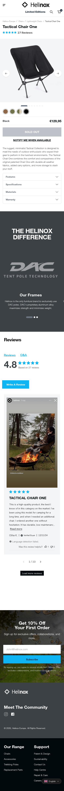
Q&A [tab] (23, 355)
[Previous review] (23, 561)
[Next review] (40, 561)
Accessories (10, 759)
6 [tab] (40, 106)
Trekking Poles (11, 764)
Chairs (21, 21)
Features (10, 176)
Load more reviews (32, 573)
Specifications (14, 184)
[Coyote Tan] (5, 111)
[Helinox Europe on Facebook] (13, 713)
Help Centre (40, 769)
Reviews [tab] (10, 355)
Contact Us (39, 764)
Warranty (10, 199)
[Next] (58, 73)
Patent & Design (42, 753)
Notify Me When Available (32, 140)
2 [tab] (29, 106)
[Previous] (6, 73)
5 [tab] (37, 106)
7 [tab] (42, 106)
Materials (11, 191)
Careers (38, 780)
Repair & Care (41, 775)
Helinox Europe (9, 21)
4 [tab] (34, 106)
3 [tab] (32, 106)
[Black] (26, 111)
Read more (16, 528)
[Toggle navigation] (5, 5)
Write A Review (15, 384)
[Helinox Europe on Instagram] (6, 713)
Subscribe (32, 659)
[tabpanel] (32, 70)
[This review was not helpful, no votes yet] (51, 546)
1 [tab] (24, 106)
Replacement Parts (13, 769)
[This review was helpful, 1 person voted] (46, 546)
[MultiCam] (19, 111)
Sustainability (40, 759)
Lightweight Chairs (34, 21)
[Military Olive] (12, 111)
